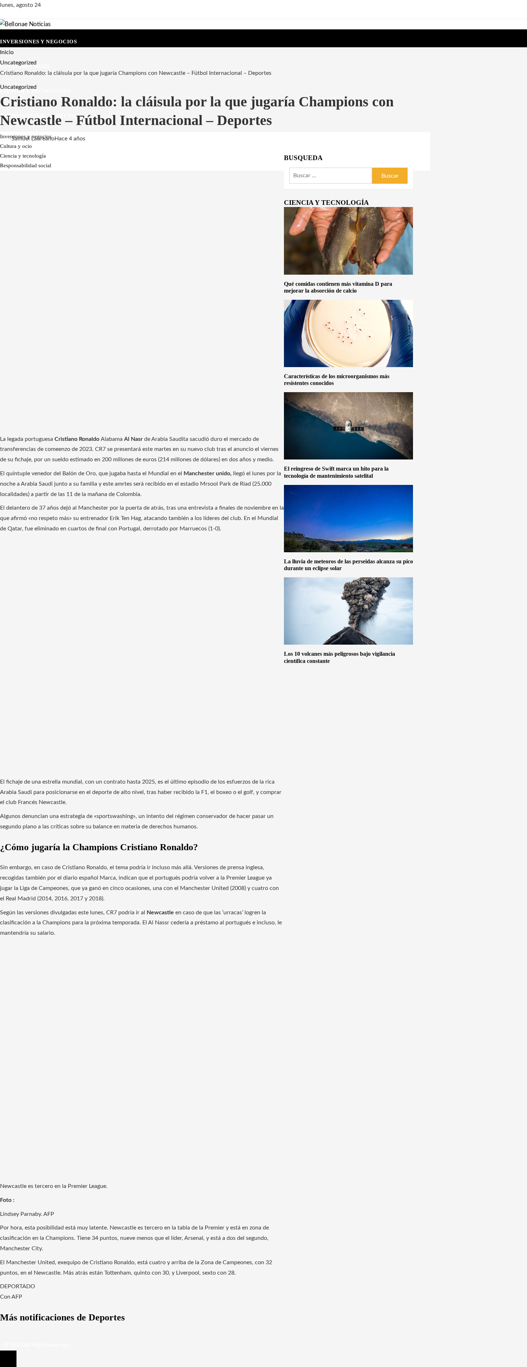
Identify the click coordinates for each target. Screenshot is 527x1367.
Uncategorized (18, 87)
